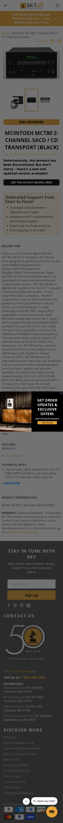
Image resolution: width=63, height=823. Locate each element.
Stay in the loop (47, 423)
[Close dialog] (61, 393)
